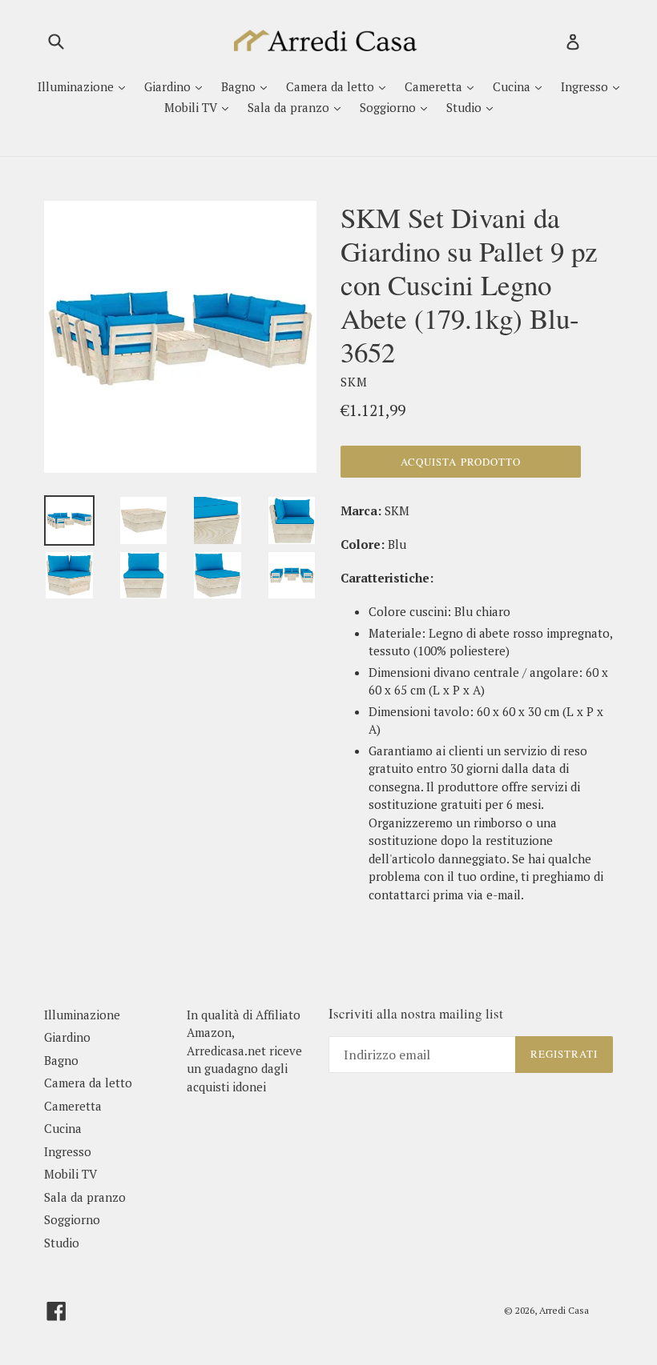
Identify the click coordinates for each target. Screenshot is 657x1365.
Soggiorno (389, 107)
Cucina (513, 86)
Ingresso (586, 86)
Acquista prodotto (461, 461)
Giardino (169, 86)
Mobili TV (192, 107)
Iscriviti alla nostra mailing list (415, 1014)
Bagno (240, 86)
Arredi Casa (564, 1310)
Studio (465, 107)
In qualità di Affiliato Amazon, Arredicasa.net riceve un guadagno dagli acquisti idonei (244, 1051)
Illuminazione (77, 86)
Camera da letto (331, 86)
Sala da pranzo (290, 107)
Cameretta (435, 86)
